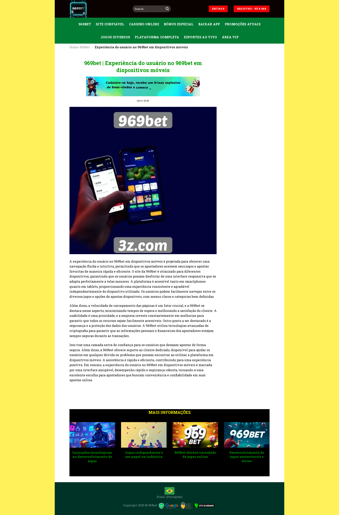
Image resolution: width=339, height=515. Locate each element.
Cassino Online (144, 24)
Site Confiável (110, 24)
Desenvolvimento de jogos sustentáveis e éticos (113, 456)
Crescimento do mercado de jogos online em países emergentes (216, 456)
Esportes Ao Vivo (200, 37)
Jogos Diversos (115, 37)
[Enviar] (167, 8)
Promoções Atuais (243, 24)
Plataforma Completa (157, 37)
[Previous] (69, 449)
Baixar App (209, 24)
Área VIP (230, 37)
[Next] (270, 449)
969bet (84, 24)
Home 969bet (79, 47)
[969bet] (98, 9)
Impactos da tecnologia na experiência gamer (165, 454)
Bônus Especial (178, 24)
